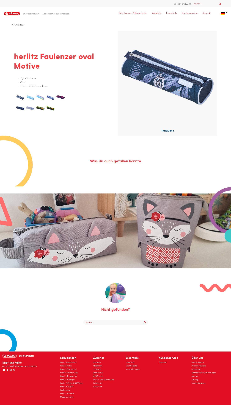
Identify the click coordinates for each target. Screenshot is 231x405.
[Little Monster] (40, 97)
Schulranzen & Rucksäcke (133, 12)
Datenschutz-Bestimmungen (204, 372)
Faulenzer (19, 24)
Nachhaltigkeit (132, 366)
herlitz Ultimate (67, 393)
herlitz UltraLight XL (68, 376)
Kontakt (207, 12)
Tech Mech (167, 130)
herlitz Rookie (66, 366)
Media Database (199, 383)
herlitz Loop (65, 390)
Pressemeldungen (199, 366)
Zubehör (156, 12)
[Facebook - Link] (7, 370)
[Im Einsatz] (50, 108)
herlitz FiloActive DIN (69, 372)
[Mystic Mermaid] (30, 108)
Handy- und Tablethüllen (103, 379)
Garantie (162, 362)
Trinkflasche (98, 376)
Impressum (196, 369)
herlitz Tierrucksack (68, 362)
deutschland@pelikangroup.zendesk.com (19, 366)
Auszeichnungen (133, 369)
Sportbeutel (98, 372)
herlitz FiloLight (66, 386)
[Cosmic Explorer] (50, 97)
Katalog (195, 379)
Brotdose (97, 362)
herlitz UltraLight (67, 379)
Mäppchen (97, 366)
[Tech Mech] (20, 97)
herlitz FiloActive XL (68, 369)
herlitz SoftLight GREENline (71, 383)
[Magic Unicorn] (60, 97)
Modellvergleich (67, 397)
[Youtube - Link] (4, 370)
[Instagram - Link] (10, 370)
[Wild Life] (40, 108)
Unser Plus (130, 362)
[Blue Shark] (20, 108)
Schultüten (97, 386)
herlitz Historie (198, 362)
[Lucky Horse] (30, 97)
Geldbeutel (97, 383)
